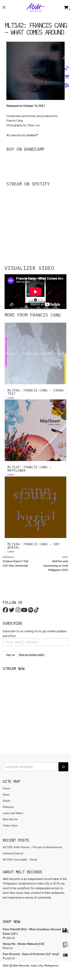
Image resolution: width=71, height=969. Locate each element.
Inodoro (32, 135)
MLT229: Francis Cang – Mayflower (29, 468)
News (6, 794)
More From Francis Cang (33, 315)
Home (6, 788)
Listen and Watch (13, 813)
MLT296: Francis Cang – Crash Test (35, 392)
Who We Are (10, 819)
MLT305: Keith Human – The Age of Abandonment (32, 847)
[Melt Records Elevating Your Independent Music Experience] (35, 7)
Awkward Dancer (13, 853)
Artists (6, 800)
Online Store (10, 825)
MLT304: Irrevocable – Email (20, 859)
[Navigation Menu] (4, 7)
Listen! (10, 551)
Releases (8, 806)
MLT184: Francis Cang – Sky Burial (33, 545)
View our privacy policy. (32, 654)
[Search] (63, 766)
